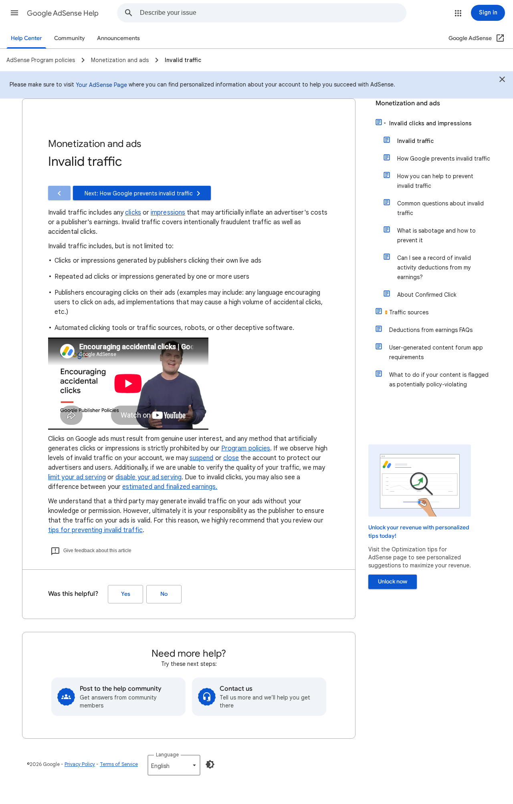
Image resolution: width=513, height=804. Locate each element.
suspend (202, 458)
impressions (168, 213)
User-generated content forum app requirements (436, 352)
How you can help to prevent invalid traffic (435, 181)
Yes (125, 594)
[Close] (502, 80)
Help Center (26, 38)
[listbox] (173, 765)
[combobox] (273, 13)
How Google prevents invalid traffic (443, 158)
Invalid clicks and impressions (430, 123)
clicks (133, 213)
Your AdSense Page (101, 84)
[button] (14, 12)
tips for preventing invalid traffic (95, 530)
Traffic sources (408, 312)
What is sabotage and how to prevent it (436, 235)
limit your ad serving (77, 477)
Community (69, 38)
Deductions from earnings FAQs (431, 330)
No (164, 594)
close (231, 458)
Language (167, 755)
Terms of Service (119, 764)
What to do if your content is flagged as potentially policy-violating (439, 379)
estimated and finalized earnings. (170, 487)
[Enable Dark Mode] (210, 764)
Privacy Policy (80, 764)
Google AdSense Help (63, 13)
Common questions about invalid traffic (440, 208)
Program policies (245, 448)
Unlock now (392, 581)
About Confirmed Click (426, 294)
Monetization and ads (408, 103)
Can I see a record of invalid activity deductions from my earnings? (434, 267)
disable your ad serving (148, 477)
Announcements (118, 38)
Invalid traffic (415, 141)
